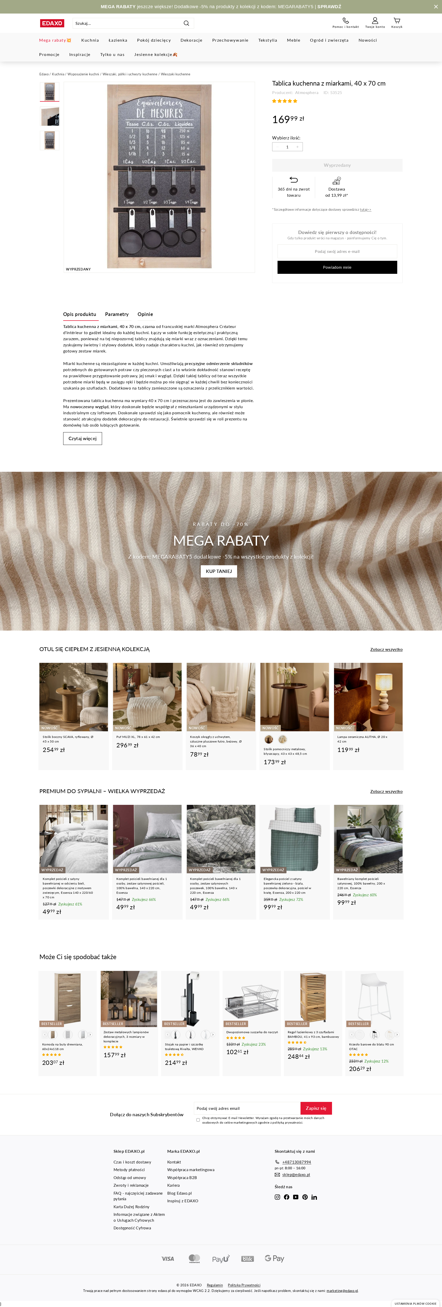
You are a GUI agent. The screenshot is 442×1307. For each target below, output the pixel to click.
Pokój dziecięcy (154, 40)
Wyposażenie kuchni (83, 74)
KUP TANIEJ (219, 571)
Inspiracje (80, 54)
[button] (285, 100)
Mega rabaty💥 (55, 40)
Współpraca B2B (182, 1177)
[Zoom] (159, 177)
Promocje (49, 54)
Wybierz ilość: (286, 137)
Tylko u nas (112, 54)
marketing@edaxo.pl (342, 1291)
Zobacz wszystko (386, 649)
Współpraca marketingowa (190, 1169)
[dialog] (415, 1303)
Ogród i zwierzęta (329, 40)
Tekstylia (267, 40)
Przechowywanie (230, 40)
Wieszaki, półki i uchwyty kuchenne (130, 74)
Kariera (173, 1185)
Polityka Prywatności (244, 1285)
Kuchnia (90, 40)
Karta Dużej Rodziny (132, 1206)
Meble (293, 40)
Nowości (368, 40)
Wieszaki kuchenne (176, 74)
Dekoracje (191, 40)
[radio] (269, 739)
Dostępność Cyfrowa (132, 1228)
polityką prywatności (287, 1122)
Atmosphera (306, 92)
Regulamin (215, 1285)
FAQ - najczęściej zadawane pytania (138, 1196)
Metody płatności (129, 1169)
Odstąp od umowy (130, 1177)
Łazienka (118, 40)
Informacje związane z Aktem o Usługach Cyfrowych (139, 1217)
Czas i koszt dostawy (132, 1162)
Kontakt (174, 1162)
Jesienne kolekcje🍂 (156, 54)
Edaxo (44, 74)
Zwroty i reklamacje (131, 1185)
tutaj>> (365, 209)
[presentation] (90, 1035)
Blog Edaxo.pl (179, 1193)
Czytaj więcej (83, 438)
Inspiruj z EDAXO (182, 1200)
